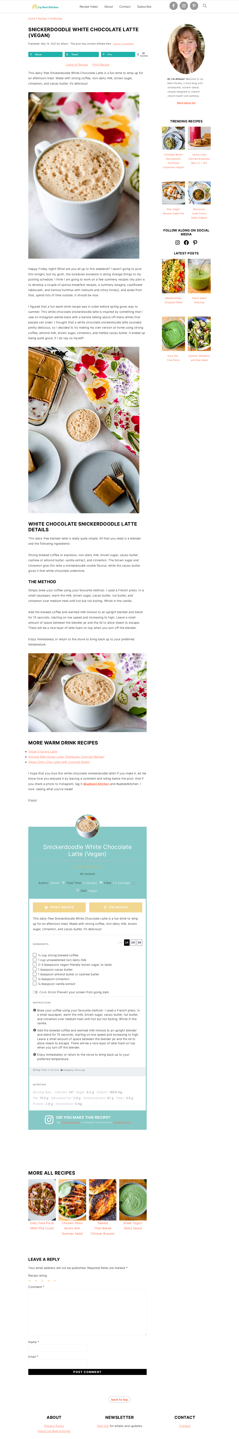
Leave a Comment (123, 43)
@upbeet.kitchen (70, 1122)
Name (33, 1342)
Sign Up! (103, 1426)
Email (33, 1356)
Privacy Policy (54, 1426)
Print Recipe (100, 64)
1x (127, 942)
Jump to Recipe (77, 64)
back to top (119, 1399)
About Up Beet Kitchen (54, 1431)
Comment (36, 1287)
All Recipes (56, 18)
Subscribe (144, 6)
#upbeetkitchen (122, 1122)
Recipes (42, 18)
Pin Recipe (118, 907)
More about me (186, 102)
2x (133, 942)
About (108, 6)
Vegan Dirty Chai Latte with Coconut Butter (59, 762)
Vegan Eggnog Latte (42, 751)
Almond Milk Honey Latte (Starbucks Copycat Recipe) (66, 756)
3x (139, 942)
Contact (125, 6)
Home (31, 18)
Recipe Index (89, 6)
